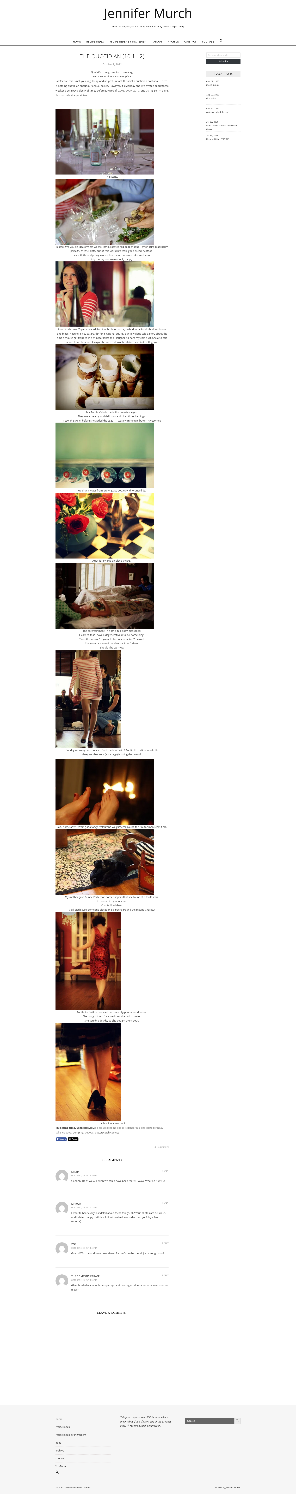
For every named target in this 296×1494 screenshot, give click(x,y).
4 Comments (162, 1147)
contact (190, 41)
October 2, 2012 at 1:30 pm (84, 1280)
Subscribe (223, 61)
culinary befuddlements (218, 111)
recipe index (95, 41)
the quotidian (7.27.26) (217, 139)
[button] (220, 41)
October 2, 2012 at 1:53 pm (84, 1248)
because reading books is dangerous (118, 1127)
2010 (136, 90)
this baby (211, 98)
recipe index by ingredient (128, 41)
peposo (89, 1132)
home (77, 41)
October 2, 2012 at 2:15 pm (84, 1207)
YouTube (208, 41)
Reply (165, 1170)
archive (173, 41)
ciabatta (66, 1132)
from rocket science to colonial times (221, 127)
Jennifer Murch (148, 13)
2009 (129, 90)
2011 (149, 90)
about (157, 41)
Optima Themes (82, 1487)
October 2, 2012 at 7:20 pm (84, 1175)
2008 (121, 90)
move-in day (212, 84)
